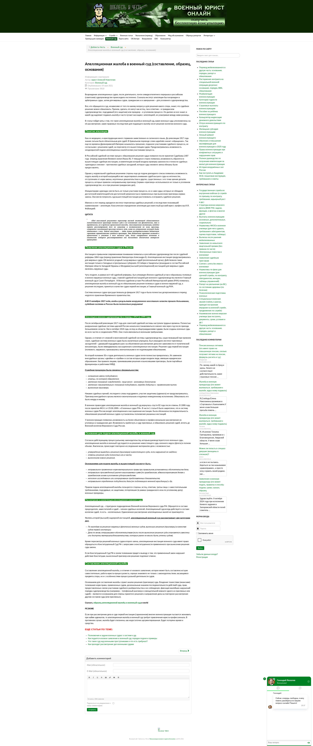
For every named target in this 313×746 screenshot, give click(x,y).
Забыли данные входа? (207, 554)
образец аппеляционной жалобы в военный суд (117, 603)
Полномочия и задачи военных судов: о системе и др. (112, 635)
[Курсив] (93, 677)
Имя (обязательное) (96, 665)
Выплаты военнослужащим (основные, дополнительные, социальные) (212, 220)
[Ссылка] (110, 677)
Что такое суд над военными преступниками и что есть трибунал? (118, 641)
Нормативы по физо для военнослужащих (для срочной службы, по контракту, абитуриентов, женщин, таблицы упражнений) (213, 275)
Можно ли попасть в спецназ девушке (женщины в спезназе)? (212, 451)
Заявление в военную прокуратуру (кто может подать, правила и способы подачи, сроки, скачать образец (211, 485)
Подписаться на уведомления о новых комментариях (99, 704)
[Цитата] (114, 677)
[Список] (118, 677)
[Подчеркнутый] (97, 677)
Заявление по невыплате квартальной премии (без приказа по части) (210, 246)
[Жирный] (89, 677)
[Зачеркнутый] (102, 677)
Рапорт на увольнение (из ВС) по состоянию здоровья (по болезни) (212, 287)
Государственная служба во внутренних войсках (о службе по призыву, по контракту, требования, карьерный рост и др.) (213, 196)
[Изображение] (106, 677)
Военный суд (101, 83)
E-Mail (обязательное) (97, 671)
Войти (200, 548)
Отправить (92, 710)
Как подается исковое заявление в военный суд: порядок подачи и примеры (122, 638)
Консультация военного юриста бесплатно (162, 739)
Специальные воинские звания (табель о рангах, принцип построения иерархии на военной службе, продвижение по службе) (212, 305)
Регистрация (202, 557)
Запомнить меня (205, 533)
